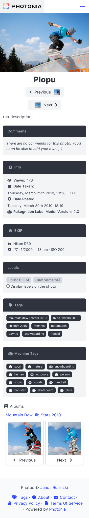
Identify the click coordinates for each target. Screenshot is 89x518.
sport (17, 366)
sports (38, 382)
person (65, 374)
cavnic (13, 333)
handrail (60, 382)
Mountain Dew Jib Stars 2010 (33, 414)
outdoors (42, 374)
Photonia (57, 509)
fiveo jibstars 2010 (66, 318)
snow (18, 382)
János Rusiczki (54, 487)
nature (38, 366)
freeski (55, 333)
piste (69, 390)
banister (19, 390)
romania (39, 326)
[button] (83, 6)
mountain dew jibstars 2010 (28, 318)
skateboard (45, 390)
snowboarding (34, 333)
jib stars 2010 (18, 326)
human (19, 374)
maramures (59, 326)
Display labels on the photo (33, 286)
